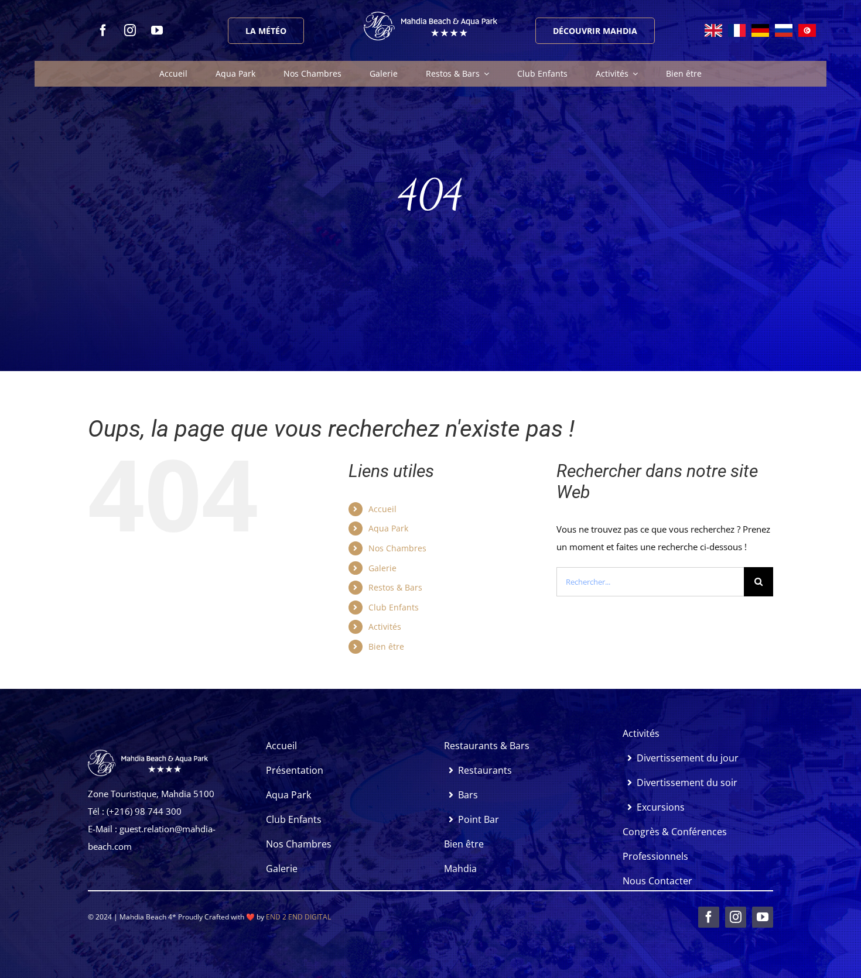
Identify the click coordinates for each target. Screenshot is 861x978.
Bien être (386, 646)
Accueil (382, 508)
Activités (384, 626)
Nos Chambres (397, 548)
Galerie (382, 568)
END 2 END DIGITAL (298, 917)
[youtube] (157, 30)
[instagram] (130, 30)
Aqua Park (388, 528)
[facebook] (103, 30)
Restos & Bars (395, 587)
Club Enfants (393, 607)
